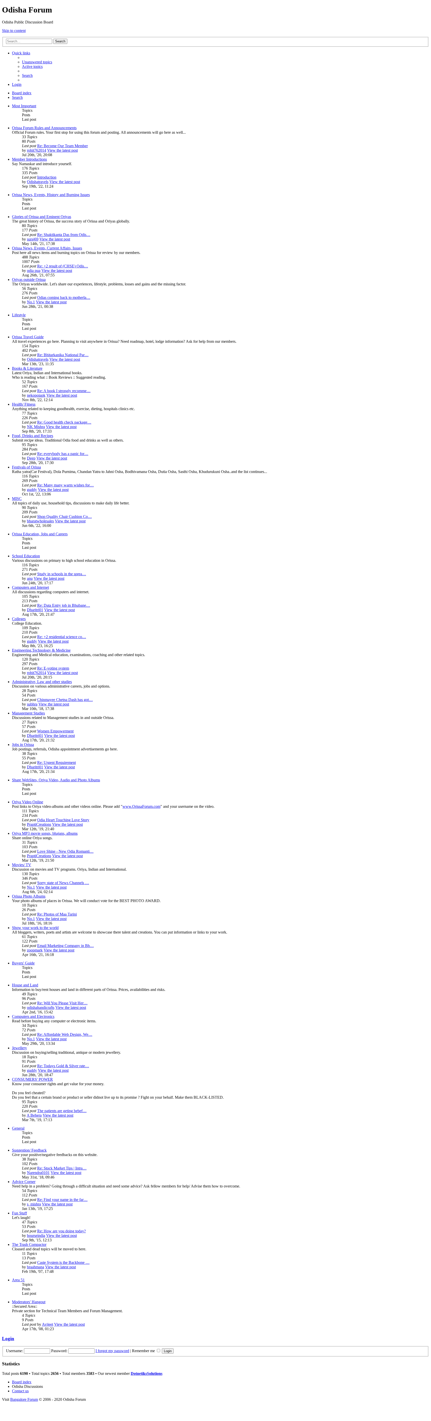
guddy (32, 489)
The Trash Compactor (29, 1244)
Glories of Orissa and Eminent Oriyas (41, 217)
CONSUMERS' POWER (32, 1079)
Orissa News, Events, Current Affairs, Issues (47, 248)
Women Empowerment (55, 731)
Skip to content (14, 30)
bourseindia (36, 1235)
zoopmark (35, 950)
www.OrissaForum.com (141, 806)
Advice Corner (23, 1182)
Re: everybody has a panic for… (62, 454)
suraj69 (32, 239)
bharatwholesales (40, 521)
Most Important (24, 106)
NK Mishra (36, 427)
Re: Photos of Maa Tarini (57, 914)
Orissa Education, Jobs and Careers (40, 534)
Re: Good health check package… (64, 422)
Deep (31, 458)
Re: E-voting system (53, 668)
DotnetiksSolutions (146, 1373)
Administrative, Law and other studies (42, 682)
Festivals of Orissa (26, 467)
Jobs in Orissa (23, 744)
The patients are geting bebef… (62, 1111)
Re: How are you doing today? (61, 1231)
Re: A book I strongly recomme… (64, 391)
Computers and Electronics (33, 1016)
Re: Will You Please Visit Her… (62, 1003)
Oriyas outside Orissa (29, 279)
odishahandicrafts (40, 1007)
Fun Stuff (19, 1213)
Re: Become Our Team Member (62, 146)
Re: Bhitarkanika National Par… (63, 355)
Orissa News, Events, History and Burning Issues (51, 195)
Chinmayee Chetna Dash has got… (65, 700)
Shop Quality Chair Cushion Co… (64, 516)
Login (8, 1338)
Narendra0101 (38, 1173)
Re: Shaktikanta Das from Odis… (63, 235)
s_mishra (34, 1204)
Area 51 (18, 1280)
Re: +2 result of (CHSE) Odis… (62, 266)
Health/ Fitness (23, 404)
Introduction (46, 177)
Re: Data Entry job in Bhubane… (63, 605)
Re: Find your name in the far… (62, 1199)
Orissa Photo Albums (28, 896)
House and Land (25, 985)
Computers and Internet (30, 587)
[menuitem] (37, 62)
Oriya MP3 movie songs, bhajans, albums (45, 833)
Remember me (144, 1351)
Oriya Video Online (27, 802)
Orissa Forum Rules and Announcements (44, 128)
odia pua (33, 270)
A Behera (34, 1115)
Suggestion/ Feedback (29, 1150)
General (18, 1128)
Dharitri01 (35, 610)
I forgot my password (112, 1351)
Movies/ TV (21, 865)
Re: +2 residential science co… (61, 637)
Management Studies (28, 713)
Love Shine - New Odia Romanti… (65, 851)
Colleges (19, 619)
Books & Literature (27, 368)
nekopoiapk (36, 395)
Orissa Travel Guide (28, 337)
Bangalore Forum (24, 1399)
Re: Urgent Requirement (56, 762)
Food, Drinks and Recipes (32, 436)
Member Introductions (29, 159)
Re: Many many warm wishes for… (65, 485)
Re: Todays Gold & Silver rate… (63, 1066)
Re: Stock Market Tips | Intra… (62, 1168)
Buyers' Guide (23, 963)
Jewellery (19, 1048)
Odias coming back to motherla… (63, 297)
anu (30, 578)
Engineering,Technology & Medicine (41, 650)
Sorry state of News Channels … (63, 883)
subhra (32, 704)
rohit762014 (36, 150)
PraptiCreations (39, 824)
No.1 (31, 302)
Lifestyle (19, 315)
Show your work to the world (35, 928)
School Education (26, 556)
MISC (17, 498)
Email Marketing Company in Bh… (65, 946)
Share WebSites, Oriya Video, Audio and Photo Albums (56, 780)
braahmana (35, 1267)
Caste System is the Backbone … (63, 1262)
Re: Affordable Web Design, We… (64, 1034)
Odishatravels (37, 182)
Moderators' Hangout (28, 1302)
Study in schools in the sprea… (61, 574)
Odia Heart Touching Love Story (63, 820)
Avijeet (47, 1324)
